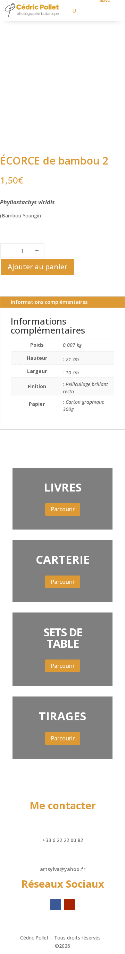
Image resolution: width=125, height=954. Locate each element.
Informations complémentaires (49, 302)
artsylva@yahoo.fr (62, 869)
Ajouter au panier (37, 266)
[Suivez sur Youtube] (69, 904)
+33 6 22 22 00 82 (62, 840)
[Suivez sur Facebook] (55, 904)
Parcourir (63, 509)
